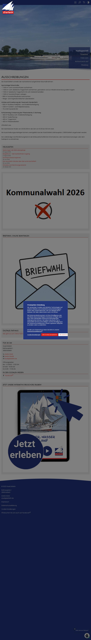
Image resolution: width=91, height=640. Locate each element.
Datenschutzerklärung (34, 331)
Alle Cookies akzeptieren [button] (49, 335)
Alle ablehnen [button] (63, 335)
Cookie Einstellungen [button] (33, 335)
